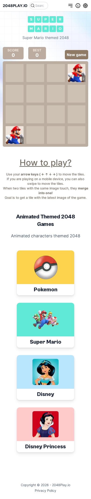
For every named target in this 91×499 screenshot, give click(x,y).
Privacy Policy (45, 490)
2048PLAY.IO (15, 5)
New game (76, 54)
